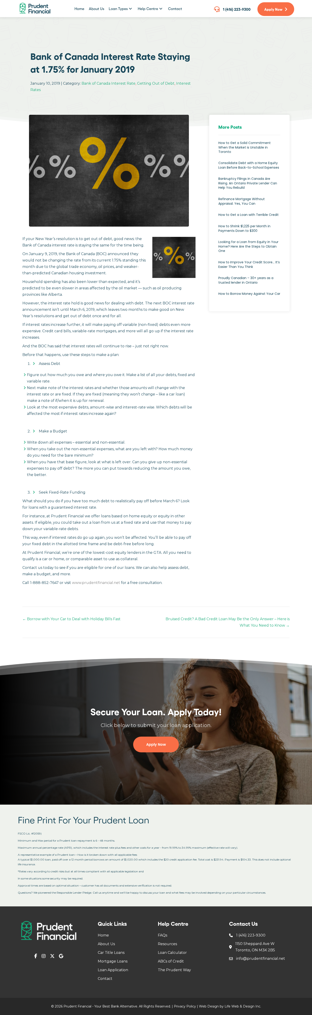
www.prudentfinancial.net (96, 583)
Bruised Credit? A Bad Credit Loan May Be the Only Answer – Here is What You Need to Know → (228, 622)
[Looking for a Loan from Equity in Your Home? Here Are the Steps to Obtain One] (249, 249)
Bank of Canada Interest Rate (108, 83)
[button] (130, 8)
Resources (167, 944)
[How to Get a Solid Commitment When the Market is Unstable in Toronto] (249, 150)
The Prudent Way (174, 970)
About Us (106, 944)
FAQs (162, 935)
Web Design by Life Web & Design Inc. (230, 1006)
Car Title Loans (111, 952)
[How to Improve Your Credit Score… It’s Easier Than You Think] (249, 267)
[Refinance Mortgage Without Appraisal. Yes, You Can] (249, 204)
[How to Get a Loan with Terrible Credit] (249, 217)
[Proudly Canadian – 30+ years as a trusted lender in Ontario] (249, 282)
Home (103, 935)
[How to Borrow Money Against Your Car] (249, 296)
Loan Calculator (172, 952)
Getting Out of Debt (156, 83)
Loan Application (113, 970)
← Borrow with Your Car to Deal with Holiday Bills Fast (71, 619)
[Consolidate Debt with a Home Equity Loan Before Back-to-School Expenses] (249, 167)
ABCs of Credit (171, 961)
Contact (105, 978)
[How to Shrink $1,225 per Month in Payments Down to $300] (249, 231)
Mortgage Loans (112, 961)
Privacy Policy (185, 1006)
